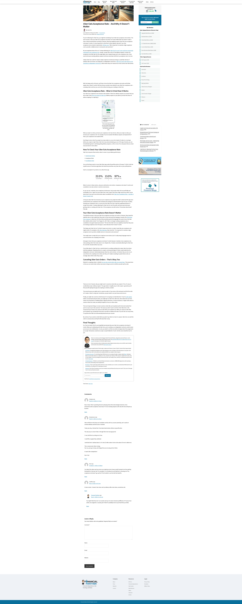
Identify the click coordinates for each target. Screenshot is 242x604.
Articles (130, 594)
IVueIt (142, 100)
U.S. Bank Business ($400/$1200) (148, 43)
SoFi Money (87, 350)
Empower (87, 368)
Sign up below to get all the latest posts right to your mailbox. (96, 372)
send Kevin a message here (94, 378)
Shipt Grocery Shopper (146, 86)
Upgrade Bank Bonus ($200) (147, 33)
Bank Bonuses (131, 588)
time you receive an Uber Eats (99, 95)
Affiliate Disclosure (100, 34)
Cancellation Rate (90, 160)
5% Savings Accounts (89, 354)
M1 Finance (87, 364)
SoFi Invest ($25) (145, 63)
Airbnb (143, 90)
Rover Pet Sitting (145, 79)
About (114, 581)
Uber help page (103, 230)
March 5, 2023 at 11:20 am (95, 419)
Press (114, 584)
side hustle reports (107, 344)
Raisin (125, 354)
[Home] (87, 2)
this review (91, 358)
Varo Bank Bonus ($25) (146, 54)
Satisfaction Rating (90, 156)
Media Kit (114, 586)
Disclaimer (146, 584)
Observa (143, 97)
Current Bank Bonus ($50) (147, 47)
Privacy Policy (147, 581)
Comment (87, 525)
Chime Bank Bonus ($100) (147, 40)
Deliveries (130, 592)
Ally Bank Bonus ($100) (146, 36)
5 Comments (102, 32)
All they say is (106, 45)
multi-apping (129, 297)
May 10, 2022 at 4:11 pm (95, 483)
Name (85, 543)
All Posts (130, 581)
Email (85, 550)
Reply (85, 412)
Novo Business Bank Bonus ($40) (148, 50)
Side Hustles (131, 586)
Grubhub (143, 76)
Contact (114, 588)
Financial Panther (95, 495)
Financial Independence (133, 584)
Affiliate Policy (147, 586)
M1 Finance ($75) (145, 60)
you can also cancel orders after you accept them (113, 262)
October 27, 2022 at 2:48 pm (95, 465)
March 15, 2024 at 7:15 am (95, 401)
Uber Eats (90, 383)
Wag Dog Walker (145, 83)
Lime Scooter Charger (146, 93)
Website (86, 557)
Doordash (143, 69)
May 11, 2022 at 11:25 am (97, 497)
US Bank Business (89, 361)
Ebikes (130, 590)
